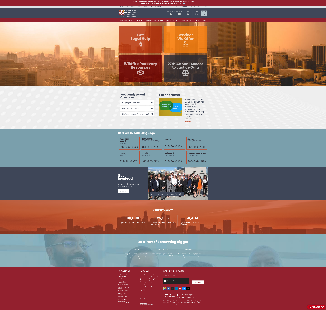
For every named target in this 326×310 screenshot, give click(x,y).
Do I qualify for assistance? (131, 103)
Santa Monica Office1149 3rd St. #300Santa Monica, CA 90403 (123, 301)
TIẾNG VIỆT (158, 7)
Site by (175, 304)
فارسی (168, 7)
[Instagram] (172, 288)
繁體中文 (140, 7)
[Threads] (188, 288)
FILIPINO (184, 7)
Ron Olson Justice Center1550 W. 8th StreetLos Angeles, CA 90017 (123, 276)
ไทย (164, 7)
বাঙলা (202, 7)
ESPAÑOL (121, 7)
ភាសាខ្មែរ (151, 7)
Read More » (188, 121)
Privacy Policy (143, 303)
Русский (178, 7)
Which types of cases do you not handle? (136, 114)
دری (173, 7)
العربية (190, 7)
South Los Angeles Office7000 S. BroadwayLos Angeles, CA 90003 (123, 288)
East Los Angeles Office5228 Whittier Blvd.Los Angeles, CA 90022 (123, 282)
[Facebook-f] (168, 288)
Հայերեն (196, 7)
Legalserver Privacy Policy (146, 304)
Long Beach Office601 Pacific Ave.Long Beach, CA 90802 (123, 295)
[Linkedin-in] (176, 288)
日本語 (145, 7)
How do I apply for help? (130, 108)
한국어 (127, 7)
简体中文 (133, 7)
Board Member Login (145, 298)
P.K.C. (178, 304)
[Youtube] (180, 288)
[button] (188, 14)
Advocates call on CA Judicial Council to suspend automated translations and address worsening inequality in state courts (194, 108)
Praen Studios (184, 304)
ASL (206, 7)
